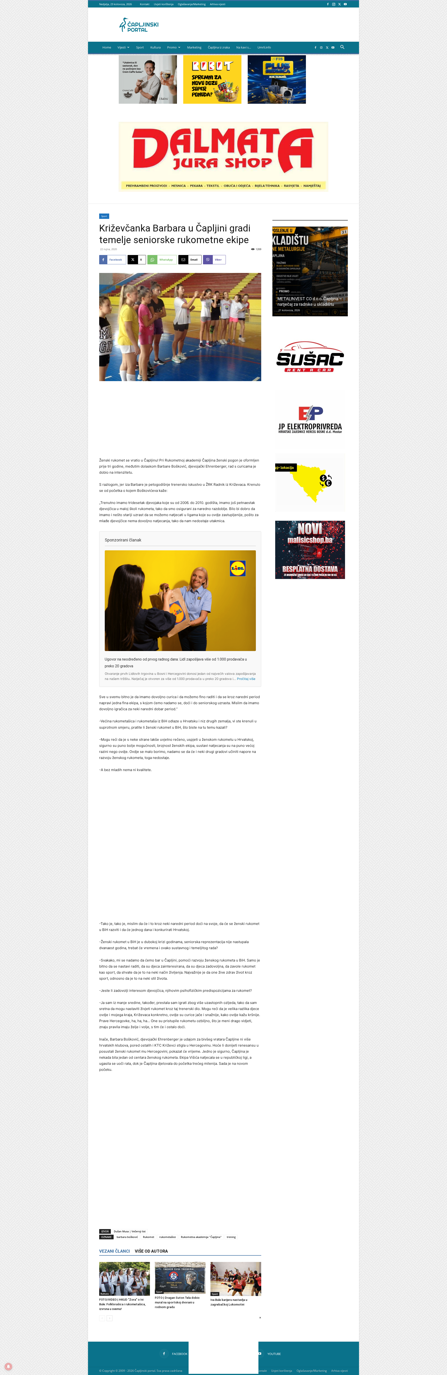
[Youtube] (345, 4)
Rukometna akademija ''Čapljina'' (201, 1237)
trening (231, 1237)
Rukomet (148, 1237)
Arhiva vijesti (217, 4)
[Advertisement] (180, 419)
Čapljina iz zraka (219, 47)
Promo (172, 47)
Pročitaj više (246, 679)
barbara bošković (127, 1237)
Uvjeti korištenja (163, 4)
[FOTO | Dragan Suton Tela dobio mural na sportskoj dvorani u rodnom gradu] (180, 1278)
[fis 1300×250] (277, 79)
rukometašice (167, 1237)
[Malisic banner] (310, 578)
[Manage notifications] (8, 1366)
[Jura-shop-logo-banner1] (223, 191)
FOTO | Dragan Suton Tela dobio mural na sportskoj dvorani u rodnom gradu (177, 1302)
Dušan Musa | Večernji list (130, 1231)
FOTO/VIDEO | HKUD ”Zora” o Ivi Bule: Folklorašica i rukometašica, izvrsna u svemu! (122, 1304)
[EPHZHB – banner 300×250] (310, 447)
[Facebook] (327, 4)
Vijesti (122, 47)
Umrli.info (264, 47)
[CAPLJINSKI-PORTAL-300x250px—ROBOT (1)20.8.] (212, 102)
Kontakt (144, 4)
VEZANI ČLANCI (114, 1251)
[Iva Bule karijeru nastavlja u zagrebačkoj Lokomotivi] (235, 1279)
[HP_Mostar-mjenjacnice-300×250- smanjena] (310, 510)
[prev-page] (102, 1318)
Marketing (194, 47)
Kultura (155, 47)
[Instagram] (333, 4)
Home (106, 47)
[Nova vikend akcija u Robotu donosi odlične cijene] (310, 271)
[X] (339, 4)
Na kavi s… (243, 47)
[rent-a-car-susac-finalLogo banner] (310, 384)
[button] (342, 47)
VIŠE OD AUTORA (151, 1251)
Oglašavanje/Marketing (192, 4)
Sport (140, 47)
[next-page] (109, 1318)
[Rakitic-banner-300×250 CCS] (148, 102)
